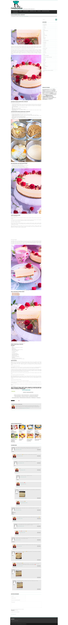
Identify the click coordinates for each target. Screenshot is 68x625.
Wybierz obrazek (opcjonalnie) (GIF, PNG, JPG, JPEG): (17, 609)
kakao (54, 92)
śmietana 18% (47, 98)
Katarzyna (13, 541)
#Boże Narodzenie (25, 395)
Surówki (44, 67)
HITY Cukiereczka (54, 91)
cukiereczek (20, 404)
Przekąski (44, 58)
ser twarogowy (45, 94)
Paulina (13, 451)
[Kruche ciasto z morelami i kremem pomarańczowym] (30, 427)
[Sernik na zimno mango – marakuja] (22, 427)
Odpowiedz (39, 449)
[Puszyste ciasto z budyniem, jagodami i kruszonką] (14, 436)
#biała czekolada (17, 395)
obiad (51, 93)
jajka (43, 92)
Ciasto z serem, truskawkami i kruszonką (29, 440)
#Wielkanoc (33, 397)
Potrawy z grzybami (46, 55)
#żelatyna (38, 397)
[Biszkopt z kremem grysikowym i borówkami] (38, 427)
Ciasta (17, 16)
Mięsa (44, 38)
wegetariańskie (51, 96)
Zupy (43, 71)
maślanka (49, 93)
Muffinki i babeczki (46, 40)
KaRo (12, 555)
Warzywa (45, 68)
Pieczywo (45, 49)
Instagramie (23, 388)
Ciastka (45, 27)
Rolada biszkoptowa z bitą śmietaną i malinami (14, 432)
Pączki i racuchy (45, 48)
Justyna (17, 479)
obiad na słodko (54, 93)
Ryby (44, 61)
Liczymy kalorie (15, 12)
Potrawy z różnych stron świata (48, 57)
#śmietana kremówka (33, 396)
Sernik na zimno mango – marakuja (22, 431)
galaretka (50, 91)
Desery (44, 29)
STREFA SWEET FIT (45, 66)
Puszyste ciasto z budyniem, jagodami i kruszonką (14, 440)
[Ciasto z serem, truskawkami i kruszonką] (30, 436)
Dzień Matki (46, 91)
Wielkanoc (44, 97)
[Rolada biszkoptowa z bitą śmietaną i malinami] (14, 427)
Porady (44, 54)
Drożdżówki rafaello (21, 440)
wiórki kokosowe (50, 97)
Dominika (16, 493)
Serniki (24, 392)
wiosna (47, 97)
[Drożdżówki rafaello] (22, 436)
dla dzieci (53, 90)
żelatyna (48, 99)
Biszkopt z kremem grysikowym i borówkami (37, 432)
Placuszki (45, 52)
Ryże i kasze (44, 62)
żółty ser (52, 99)
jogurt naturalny (51, 92)
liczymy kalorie (46, 93)
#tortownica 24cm (15, 397)
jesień (48, 92)
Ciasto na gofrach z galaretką (38, 440)
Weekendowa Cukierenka (47, 96)
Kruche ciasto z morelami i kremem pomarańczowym (30, 432)
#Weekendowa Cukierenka (25, 397)
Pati (14, 465)
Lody (43, 36)
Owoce (45, 46)
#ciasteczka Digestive (33, 395)
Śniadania (44, 65)
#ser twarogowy (18, 396)
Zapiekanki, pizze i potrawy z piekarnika (48, 70)
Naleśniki (45, 43)
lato (43, 93)
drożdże (43, 91)
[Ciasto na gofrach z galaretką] (38, 436)
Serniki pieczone (29, 392)
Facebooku (17, 388)
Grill (43, 31)
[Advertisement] (26, 23)
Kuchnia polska (45, 35)
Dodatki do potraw (45, 30)
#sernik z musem (25, 396)
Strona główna (13, 16)
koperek (56, 92)
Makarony (44, 37)
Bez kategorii (44, 23)
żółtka (50, 99)
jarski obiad (45, 92)
